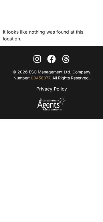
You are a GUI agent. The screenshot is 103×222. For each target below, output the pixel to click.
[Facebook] (51, 59)
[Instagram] (37, 59)
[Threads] (66, 59)
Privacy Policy (51, 89)
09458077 (40, 77)
